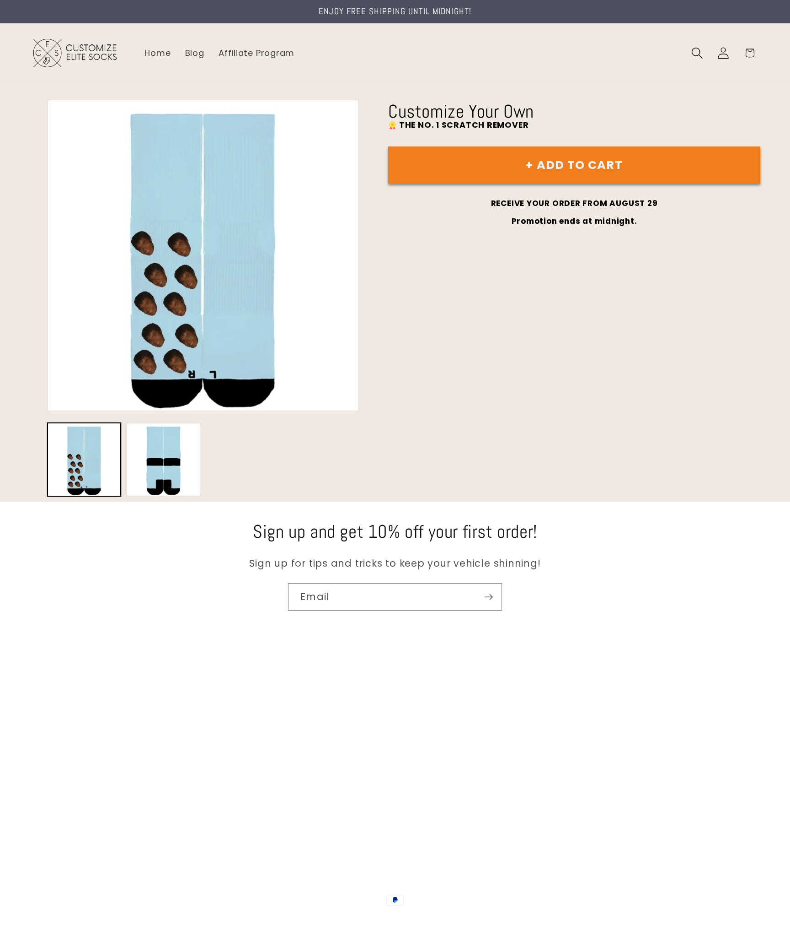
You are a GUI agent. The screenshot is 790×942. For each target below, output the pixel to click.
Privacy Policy (60, 828)
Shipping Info (58, 750)
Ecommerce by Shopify (464, 920)
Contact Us (55, 711)
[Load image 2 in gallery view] (163, 459)
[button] (697, 53)
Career (45, 730)
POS (397, 920)
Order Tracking (63, 769)
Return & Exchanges (74, 789)
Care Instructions (68, 808)
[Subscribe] (488, 597)
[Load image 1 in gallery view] (84, 459)
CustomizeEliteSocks (349, 920)
